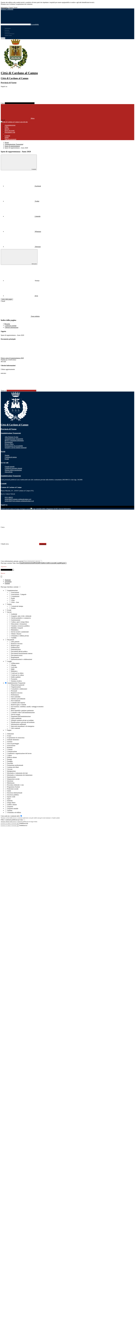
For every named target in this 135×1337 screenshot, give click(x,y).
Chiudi (10, 7)
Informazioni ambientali (18, 724)
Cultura (9, 755)
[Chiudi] (15, 524)
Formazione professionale (15, 765)
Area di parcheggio (13, 743)
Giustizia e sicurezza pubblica (20, 626)
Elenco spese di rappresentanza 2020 (12, 358)
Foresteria (14, 679)
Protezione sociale (12, 789)
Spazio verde (11, 797)
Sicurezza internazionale (14, 793)
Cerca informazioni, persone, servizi (12, 561)
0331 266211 (9, 497)
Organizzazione (16, 687)
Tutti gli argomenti (6, 570)
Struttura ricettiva (16, 681)
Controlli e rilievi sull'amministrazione (23, 712)
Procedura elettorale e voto (15, 785)
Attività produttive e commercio (21, 618)
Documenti (51, 563)
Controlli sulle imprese (18, 702)
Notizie (36, 563)
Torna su (3, 390)
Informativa (4, 7)
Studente (10, 800)
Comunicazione (12, 751)
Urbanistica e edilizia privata (20, 636)
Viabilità (13, 638)
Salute (9, 791)
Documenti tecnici (16, 655)
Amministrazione (28, 563)
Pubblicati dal (23, 823)
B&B (12, 669)
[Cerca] (19, 103)
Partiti (13, 598)
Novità (3, 451)
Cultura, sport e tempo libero (20, 622)
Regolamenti (15, 657)
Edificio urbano (12, 757)
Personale (14, 691)
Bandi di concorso (16, 643)
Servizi (46, 563)
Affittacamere (15, 663)
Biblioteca (14, 671)
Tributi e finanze (16, 634)
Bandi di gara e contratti (18, 704)
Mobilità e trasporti (17, 628)
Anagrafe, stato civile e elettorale (21, 616)
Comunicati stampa (17, 606)
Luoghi (58, 563)
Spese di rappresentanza (12, 146)
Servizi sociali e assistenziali (20, 632)
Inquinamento (11, 777)
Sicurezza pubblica (13, 795)
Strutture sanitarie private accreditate (22, 720)
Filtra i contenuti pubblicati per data (12, 820)
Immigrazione (11, 771)
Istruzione (10, 781)
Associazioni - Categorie (18, 594)
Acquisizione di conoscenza (15, 738)
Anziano (9, 741)
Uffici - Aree (15, 602)
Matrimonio (10, 783)
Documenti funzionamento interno (21, 653)
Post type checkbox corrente (9, 587)
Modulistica (14, 630)
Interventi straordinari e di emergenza (22, 726)
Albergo (13, 665)
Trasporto (10, 806)
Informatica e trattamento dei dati (17, 773)
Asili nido (14, 667)
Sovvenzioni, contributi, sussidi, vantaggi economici (27, 706)
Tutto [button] (21, 563)
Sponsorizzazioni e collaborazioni (21, 659)
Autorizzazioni (15, 620)
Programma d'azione (13, 787)
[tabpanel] (67, 658)
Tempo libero (11, 802)
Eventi (41, 563)
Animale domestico (13, 739)
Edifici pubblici (16, 677)
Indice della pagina (7, 299)
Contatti (3, 483)
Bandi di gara (15, 645)
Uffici (13, 600)
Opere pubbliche (16, 718)
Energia (9, 759)
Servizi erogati (15, 714)
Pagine (63, 563)
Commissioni (15, 596)
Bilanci (13, 708)
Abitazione (10, 734)
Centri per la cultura (17, 673)
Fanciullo (10, 763)
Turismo (9, 810)
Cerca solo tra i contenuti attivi (10, 816)
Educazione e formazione (19, 624)
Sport (8, 799)
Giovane (9, 769)
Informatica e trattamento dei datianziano (19, 775)
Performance (15, 695)
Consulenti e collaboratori (19, 689)
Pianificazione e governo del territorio (22, 722)
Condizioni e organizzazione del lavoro (19, 753)
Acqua (9, 736)
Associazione (11, 745)
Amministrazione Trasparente (14, 144)
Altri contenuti (15, 728)
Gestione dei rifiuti (13, 767)
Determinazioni (16, 649)
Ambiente (14, 614)
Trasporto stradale (12, 808)
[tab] (8, 580)
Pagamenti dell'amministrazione (21, 716)
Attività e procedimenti (18, 699)
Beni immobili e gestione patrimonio (22, 710)
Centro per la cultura (17, 675)
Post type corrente (6, 563)
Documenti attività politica (19, 651)
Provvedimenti (15, 701)
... (65, 563)
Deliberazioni (15, 647)
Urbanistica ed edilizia (14, 812)
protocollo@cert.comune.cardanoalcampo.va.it (19, 501)
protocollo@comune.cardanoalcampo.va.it (18, 499)
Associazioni (15, 592)
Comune (9, 749)
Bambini (9, 747)
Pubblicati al (23, 825)
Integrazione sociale (13, 779)
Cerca (2, 103)
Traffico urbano (12, 804)
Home (7, 142)
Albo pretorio (15, 641)
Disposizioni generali (17, 685)
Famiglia (10, 761)
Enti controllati (15, 697)
